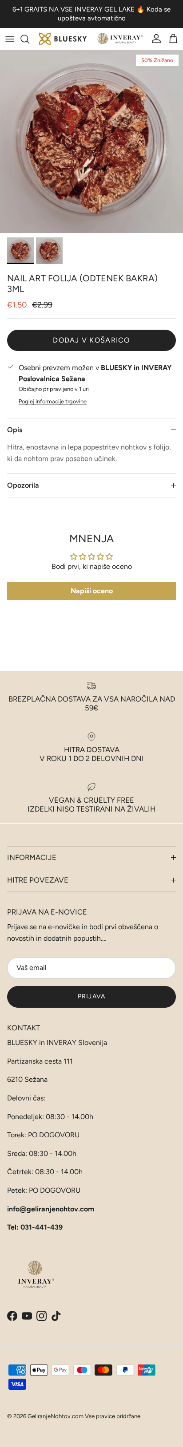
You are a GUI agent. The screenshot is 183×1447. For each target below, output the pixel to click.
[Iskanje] (29, 39)
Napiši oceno (92, 591)
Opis (14, 430)
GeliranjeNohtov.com (56, 1416)
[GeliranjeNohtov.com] (91, 38)
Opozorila (23, 485)
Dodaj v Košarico (91, 340)
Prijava (91, 996)
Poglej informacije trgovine (53, 401)
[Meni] (10, 39)
